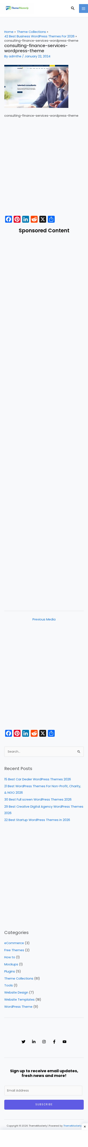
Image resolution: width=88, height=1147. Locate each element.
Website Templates (19, 999)
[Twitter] (23, 1042)
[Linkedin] (34, 1042)
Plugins (9, 971)
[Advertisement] (44, 168)
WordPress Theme (18, 1007)
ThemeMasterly (72, 1125)
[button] (73, 9)
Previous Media (44, 619)
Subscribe (44, 1104)
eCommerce (14, 943)
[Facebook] (54, 1042)
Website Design (16, 992)
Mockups (11, 964)
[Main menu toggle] (83, 8)
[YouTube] (64, 1042)
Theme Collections (18, 978)
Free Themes (14, 950)
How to (9, 957)
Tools (8, 985)
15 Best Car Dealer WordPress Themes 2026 (37, 779)
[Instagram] (44, 1042)
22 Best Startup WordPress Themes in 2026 (37, 820)
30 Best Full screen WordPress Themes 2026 (38, 799)
